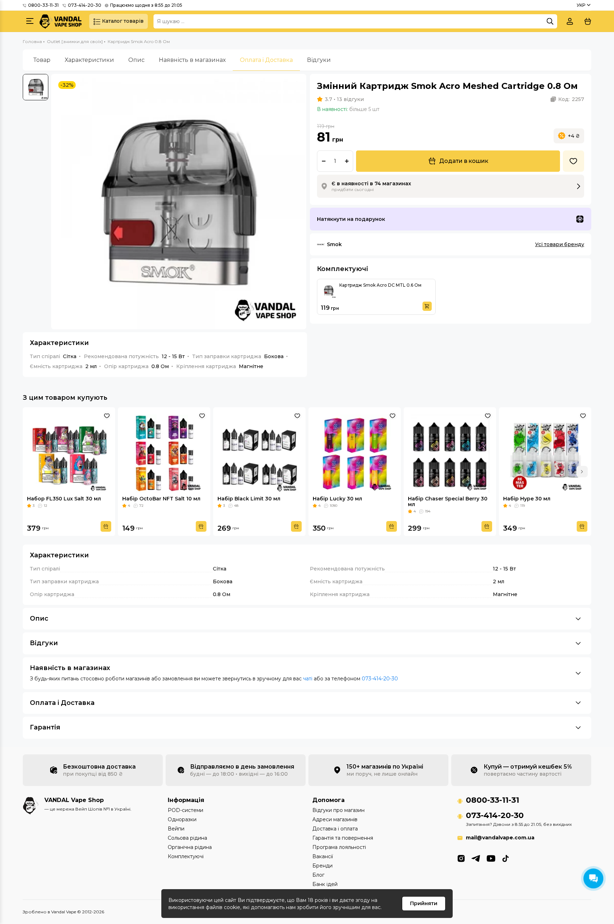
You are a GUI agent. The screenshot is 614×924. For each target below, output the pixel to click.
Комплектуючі (186, 856)
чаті (307, 678)
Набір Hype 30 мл (526, 498)
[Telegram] (475, 858)
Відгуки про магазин (338, 810)
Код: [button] (571, 99)
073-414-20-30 (84, 5)
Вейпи (176, 828)
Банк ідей (325, 884)
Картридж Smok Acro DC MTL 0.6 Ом (380, 285)
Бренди (322, 865)
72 (141, 505)
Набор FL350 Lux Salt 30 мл (64, 498)
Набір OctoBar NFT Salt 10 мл (161, 498)
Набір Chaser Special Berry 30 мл (448, 501)
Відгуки (319, 60)
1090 (333, 505)
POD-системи (185, 810)
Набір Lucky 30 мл (337, 498)
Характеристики (89, 60)
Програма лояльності (339, 847)
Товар (41, 60)
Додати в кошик (463, 161)
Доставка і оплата (335, 828)
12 (45, 505)
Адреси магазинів (334, 819)
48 (236, 505)
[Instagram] (461, 858)
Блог (318, 875)
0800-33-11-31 (43, 5)
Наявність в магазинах (192, 60)
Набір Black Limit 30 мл (248, 498)
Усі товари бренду (559, 244)
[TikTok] (505, 858)
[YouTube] (490, 858)
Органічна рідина (190, 847)
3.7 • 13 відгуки (344, 99)
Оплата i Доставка (266, 60)
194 (427, 511)
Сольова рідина (187, 838)
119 (522, 505)
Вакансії (322, 856)
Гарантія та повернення (342, 838)
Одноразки (182, 819)
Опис (136, 60)
